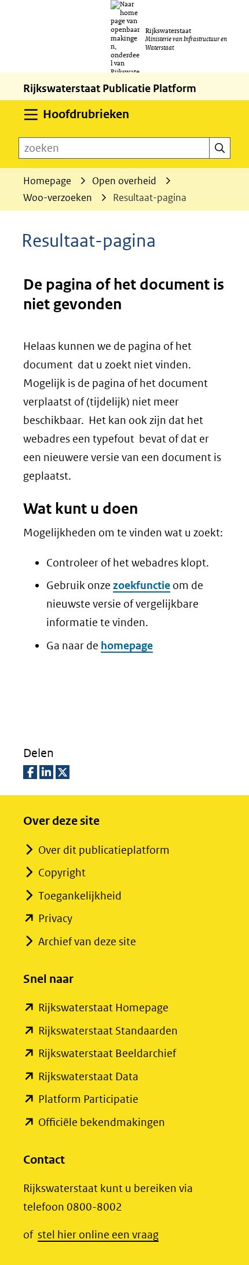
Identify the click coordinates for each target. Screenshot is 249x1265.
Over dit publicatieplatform (104, 850)
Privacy (55, 918)
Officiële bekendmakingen (101, 1122)
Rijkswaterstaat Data (88, 1076)
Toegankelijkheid (80, 895)
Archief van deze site (87, 941)
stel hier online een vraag (98, 1234)
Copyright (62, 872)
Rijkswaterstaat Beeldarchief (107, 1053)
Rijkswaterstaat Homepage (103, 1007)
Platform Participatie (88, 1099)
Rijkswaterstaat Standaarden (108, 1030)
